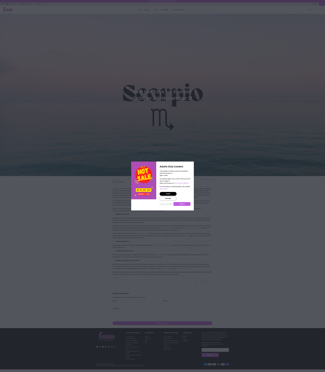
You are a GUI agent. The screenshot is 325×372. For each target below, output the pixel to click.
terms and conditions (181, 183)
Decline (168, 198)
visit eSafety (164, 189)
